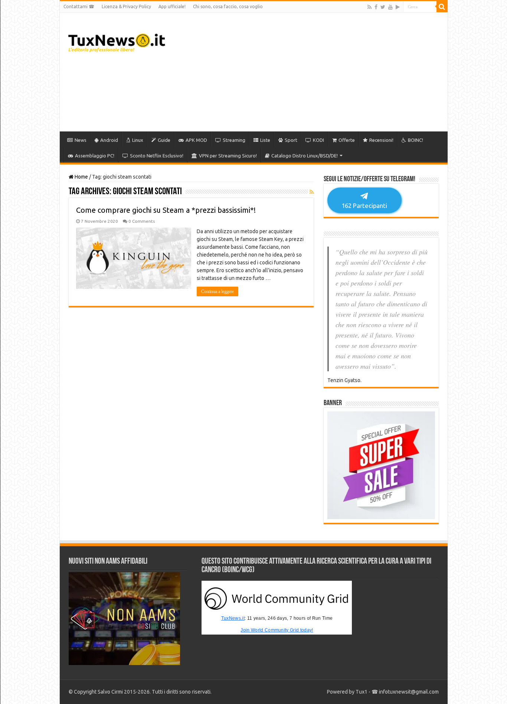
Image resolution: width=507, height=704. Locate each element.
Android (109, 140)
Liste (265, 140)
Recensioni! (381, 140)
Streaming (234, 140)
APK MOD (196, 140)
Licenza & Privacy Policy (126, 6)
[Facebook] (376, 7)
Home (80, 177)
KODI (318, 140)
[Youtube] (390, 7)
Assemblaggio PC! (94, 155)
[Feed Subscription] (312, 192)
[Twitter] (383, 7)
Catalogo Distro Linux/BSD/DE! (304, 155)
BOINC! (415, 140)
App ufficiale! (172, 6)
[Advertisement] (307, 72)
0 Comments (141, 221)
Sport (291, 140)
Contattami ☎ (78, 6)
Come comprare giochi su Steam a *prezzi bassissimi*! (166, 210)
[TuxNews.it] (116, 41)
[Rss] (369, 7)
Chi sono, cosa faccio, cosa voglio (228, 6)
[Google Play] (397, 7)
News (80, 140)
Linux (137, 140)
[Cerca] (442, 6)
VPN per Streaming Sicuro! (228, 155)
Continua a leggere (217, 291)
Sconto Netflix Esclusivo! (156, 155)
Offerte (346, 140)
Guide (164, 140)
